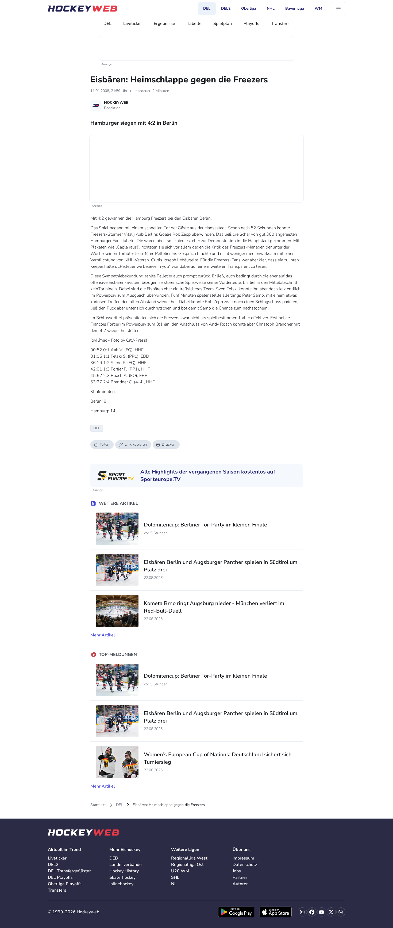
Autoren (241, 884)
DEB (113, 858)
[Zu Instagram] (302, 912)
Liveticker (132, 23)
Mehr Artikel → (105, 635)
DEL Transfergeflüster (69, 871)
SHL (175, 877)
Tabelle (194, 23)
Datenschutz (245, 865)
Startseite (98, 804)
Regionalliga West (189, 858)
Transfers (280, 23)
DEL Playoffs (60, 877)
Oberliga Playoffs (65, 884)
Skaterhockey (122, 877)
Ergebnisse (164, 23)
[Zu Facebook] (312, 912)
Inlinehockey (121, 884)
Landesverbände (125, 865)
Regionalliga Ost (187, 865)
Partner (240, 877)
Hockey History (124, 871)
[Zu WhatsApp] (341, 912)
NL (174, 884)
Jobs (237, 871)
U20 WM (180, 871)
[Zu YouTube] (321, 912)
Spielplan (222, 23)
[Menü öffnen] (338, 8)
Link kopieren (136, 444)
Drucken (168, 444)
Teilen (104, 444)
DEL (107, 23)
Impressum (243, 858)
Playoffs (251, 23)
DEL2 (53, 865)
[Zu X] (331, 912)
